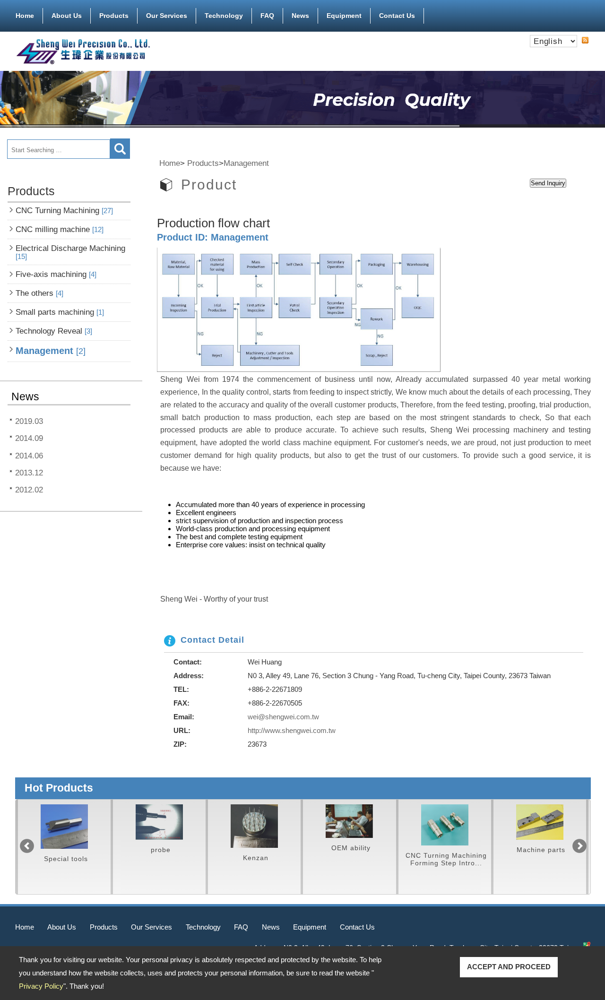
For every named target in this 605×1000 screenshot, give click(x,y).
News (300, 15)
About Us (67, 15)
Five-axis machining (56, 274)
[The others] (64, 826)
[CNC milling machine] (539, 822)
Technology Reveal (54, 331)
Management (51, 350)
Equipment (344, 15)
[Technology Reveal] (254, 826)
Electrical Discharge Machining (70, 252)
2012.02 (29, 489)
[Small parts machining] (159, 822)
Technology (224, 15)
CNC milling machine (60, 229)
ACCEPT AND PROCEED (509, 967)
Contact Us (397, 15)
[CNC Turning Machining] (444, 825)
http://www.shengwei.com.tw (292, 730)
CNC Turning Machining (64, 210)
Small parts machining (60, 312)
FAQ (267, 15)
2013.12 (29, 472)
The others (39, 293)
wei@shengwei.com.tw (283, 717)
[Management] (349, 821)
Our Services (166, 15)
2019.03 (29, 421)
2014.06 (29, 455)
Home (25, 15)
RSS (585, 40)
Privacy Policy (41, 986)
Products (114, 15)
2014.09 (29, 438)
